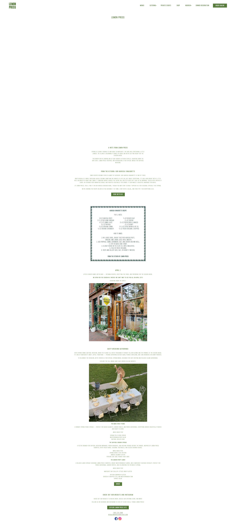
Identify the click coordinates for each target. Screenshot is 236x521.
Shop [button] (178, 6)
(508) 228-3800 (118, 513)
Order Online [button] (220, 6)
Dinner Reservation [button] (202, 6)
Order (118, 485)
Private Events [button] (166, 6)
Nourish (188, 6)
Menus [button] (142, 6)
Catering (153, 6)
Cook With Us (118, 195)
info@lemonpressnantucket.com (118, 515)
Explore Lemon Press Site (118, 508)
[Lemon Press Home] (12, 6)
